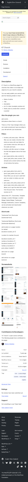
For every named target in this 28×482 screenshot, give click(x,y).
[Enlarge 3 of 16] (11, 284)
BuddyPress (6, 452)
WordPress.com (7, 444)
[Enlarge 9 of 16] (24, 269)
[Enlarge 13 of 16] (24, 298)
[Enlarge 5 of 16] (11, 297)
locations (16, 376)
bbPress (5, 449)
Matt (4, 446)
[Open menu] (25, 2)
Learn (3, 430)
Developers (5, 436)
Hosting (4, 422)
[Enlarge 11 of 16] (24, 284)
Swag (17, 439)
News (3, 420)
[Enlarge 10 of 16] (24, 278)
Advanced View (6, 384)
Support (5, 76)
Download (5, 54)
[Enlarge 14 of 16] (24, 307)
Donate (18, 436)
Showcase (18, 417)
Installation (6, 68)
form (16, 373)
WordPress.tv (6, 439)
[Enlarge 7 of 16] (11, 313)
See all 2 (24, 370)
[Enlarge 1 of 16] (11, 269)
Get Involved (18, 430)
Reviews (5, 64)
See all (24, 396)
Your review (5, 396)
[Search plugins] (18, 17)
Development (7, 72)
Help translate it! (17, 12)
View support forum (7, 407)
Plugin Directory (6, 7)
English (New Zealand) (11, 459)
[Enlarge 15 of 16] (24, 317)
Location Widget (22, 373)
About (3, 417)
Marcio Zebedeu (8, 50)
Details (5, 60)
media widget (23, 376)
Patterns (17, 425)
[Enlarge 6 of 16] (11, 305)
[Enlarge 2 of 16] (11, 276)
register (24, 379)
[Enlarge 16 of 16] (24, 324)
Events (17, 433)
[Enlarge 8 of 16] (11, 320)
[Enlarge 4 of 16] (11, 290)
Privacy (4, 425)
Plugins (17, 422)
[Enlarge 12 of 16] (24, 291)
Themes (17, 420)
